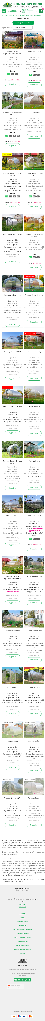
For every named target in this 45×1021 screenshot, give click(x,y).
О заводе (23, 914)
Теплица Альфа (12, 741)
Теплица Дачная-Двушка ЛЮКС (12, 113)
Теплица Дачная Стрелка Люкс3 (12, 174)
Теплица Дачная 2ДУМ (12, 798)
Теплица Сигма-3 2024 (12, 352)
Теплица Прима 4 (34, 515)
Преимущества (23, 941)
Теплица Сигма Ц (12, 515)
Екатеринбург (15, 11)
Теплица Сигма (34, 406)
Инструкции (22, 925)
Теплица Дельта (12, 687)
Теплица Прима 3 (34, 51)
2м (7, 135)
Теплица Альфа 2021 (34, 576)
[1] (12, 340)
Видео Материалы (23, 933)
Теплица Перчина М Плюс (12, 234)
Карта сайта (22, 904)
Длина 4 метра (35, 15)
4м (9, 74)
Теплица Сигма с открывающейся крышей (12, 52)
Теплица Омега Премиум (12, 406)
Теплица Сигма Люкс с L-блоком (34, 235)
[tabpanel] (12, 40)
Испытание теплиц (22, 945)
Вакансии (22, 907)
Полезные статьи (22, 921)
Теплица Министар (12, 630)
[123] (12, 40)
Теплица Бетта (34, 461)
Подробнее (12, 84)
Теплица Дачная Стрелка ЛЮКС (12, 462)
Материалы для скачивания (22, 929)
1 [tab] (10, 46)
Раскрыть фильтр (23, 23)
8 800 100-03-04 (27, 12)
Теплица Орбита (34, 741)
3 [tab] (14, 46)
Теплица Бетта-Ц (34, 352)
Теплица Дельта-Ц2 (34, 687)
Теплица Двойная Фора (12, 295)
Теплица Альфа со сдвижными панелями (12, 577)
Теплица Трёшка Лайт (34, 630)
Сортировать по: (7, 28)
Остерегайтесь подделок (22, 949)
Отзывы (22, 917)
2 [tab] (12, 46)
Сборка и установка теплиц (22, 937)
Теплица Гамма (34, 112)
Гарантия (22, 953)
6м (12, 74)
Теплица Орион (34, 798)
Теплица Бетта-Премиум (34, 295)
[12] (12, 222)
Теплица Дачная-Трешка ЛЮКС (34, 174)
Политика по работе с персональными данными (22, 974)
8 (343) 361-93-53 (27, 10)
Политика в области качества (22, 1011)
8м (16, 74)
